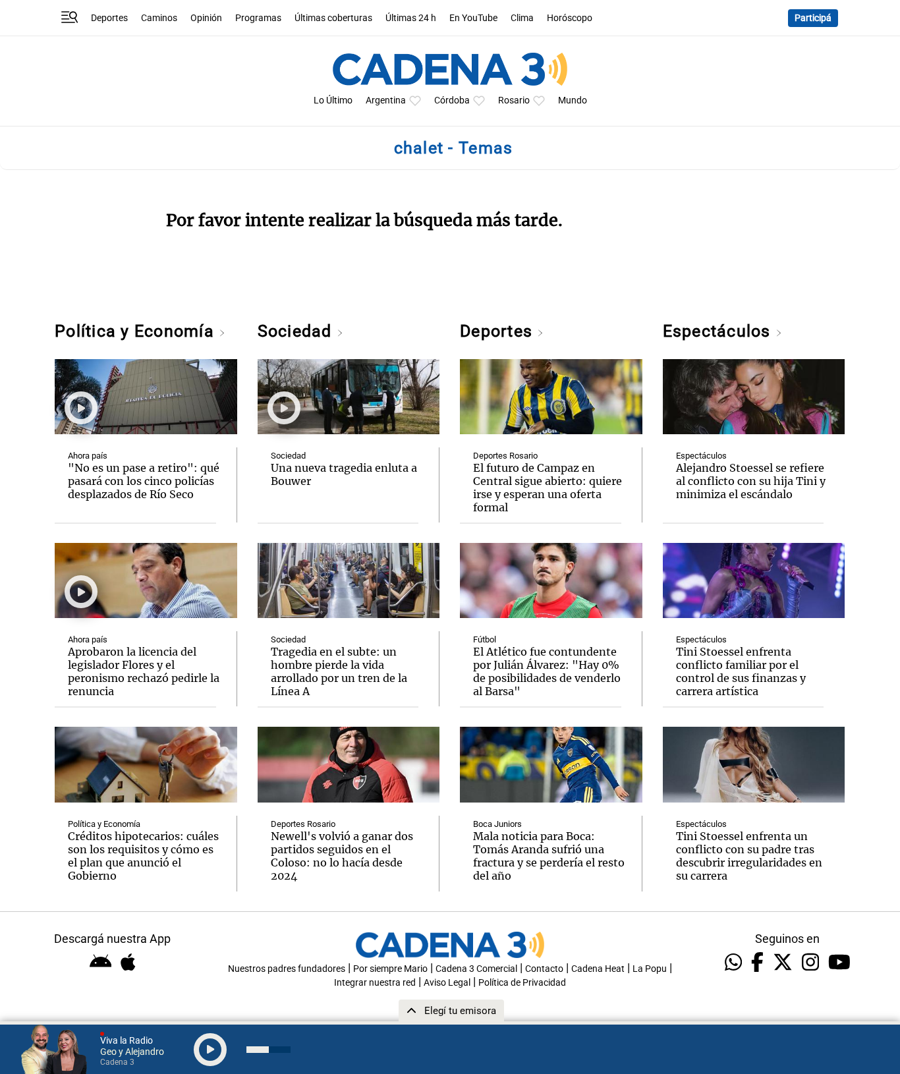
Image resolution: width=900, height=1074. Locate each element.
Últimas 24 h (410, 18)
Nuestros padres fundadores (286, 969)
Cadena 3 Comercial (476, 969)
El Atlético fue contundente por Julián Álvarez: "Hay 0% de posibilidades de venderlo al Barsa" (547, 671)
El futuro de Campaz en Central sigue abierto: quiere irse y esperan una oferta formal (547, 487)
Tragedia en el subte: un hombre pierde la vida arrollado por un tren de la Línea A (339, 671)
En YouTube (473, 18)
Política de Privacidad (522, 982)
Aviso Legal (447, 982)
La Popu (650, 969)
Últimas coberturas (333, 18)
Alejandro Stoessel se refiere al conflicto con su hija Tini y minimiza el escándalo (751, 481)
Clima (522, 18)
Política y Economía (137, 331)
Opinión (206, 18)
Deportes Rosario (303, 824)
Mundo (572, 100)
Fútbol (484, 639)
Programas (258, 18)
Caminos (159, 18)
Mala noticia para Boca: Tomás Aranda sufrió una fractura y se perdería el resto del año (549, 856)
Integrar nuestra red (375, 982)
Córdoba (452, 100)
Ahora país (87, 456)
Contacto (544, 969)
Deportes (109, 18)
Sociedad (297, 331)
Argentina (386, 100)
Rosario (514, 100)
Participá (813, 18)
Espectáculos (719, 331)
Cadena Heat (598, 969)
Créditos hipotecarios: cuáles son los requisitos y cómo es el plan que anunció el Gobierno (143, 856)
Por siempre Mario (390, 969)
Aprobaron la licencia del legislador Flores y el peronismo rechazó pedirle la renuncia (143, 671)
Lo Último (333, 100)
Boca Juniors (497, 824)
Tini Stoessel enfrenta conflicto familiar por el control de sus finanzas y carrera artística (741, 671)
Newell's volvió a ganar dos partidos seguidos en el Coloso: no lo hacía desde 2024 (342, 856)
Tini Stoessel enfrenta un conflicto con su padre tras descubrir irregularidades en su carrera (749, 856)
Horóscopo (569, 18)
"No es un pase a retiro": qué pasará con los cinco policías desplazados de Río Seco (143, 481)
